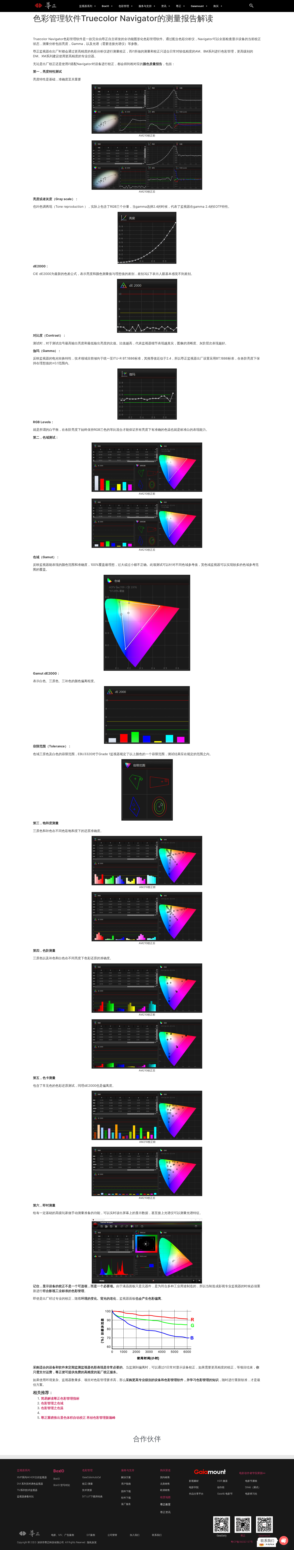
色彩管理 (124, 6)
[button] (87, 6)
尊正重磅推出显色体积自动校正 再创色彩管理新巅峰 (78, 1418)
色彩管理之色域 (52, 1403)
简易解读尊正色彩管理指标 (60, 1398)
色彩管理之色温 (52, 1408)
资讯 (163, 6)
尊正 (178, 6)
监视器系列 (85, 6)
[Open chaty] (283, 1540)
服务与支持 (145, 6)
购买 (216, 6)
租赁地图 (165, 1497)
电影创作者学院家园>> (252, 1473)
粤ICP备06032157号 (242, 1541)
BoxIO (105, 6)
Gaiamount (197, 6)
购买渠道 (165, 1470)
